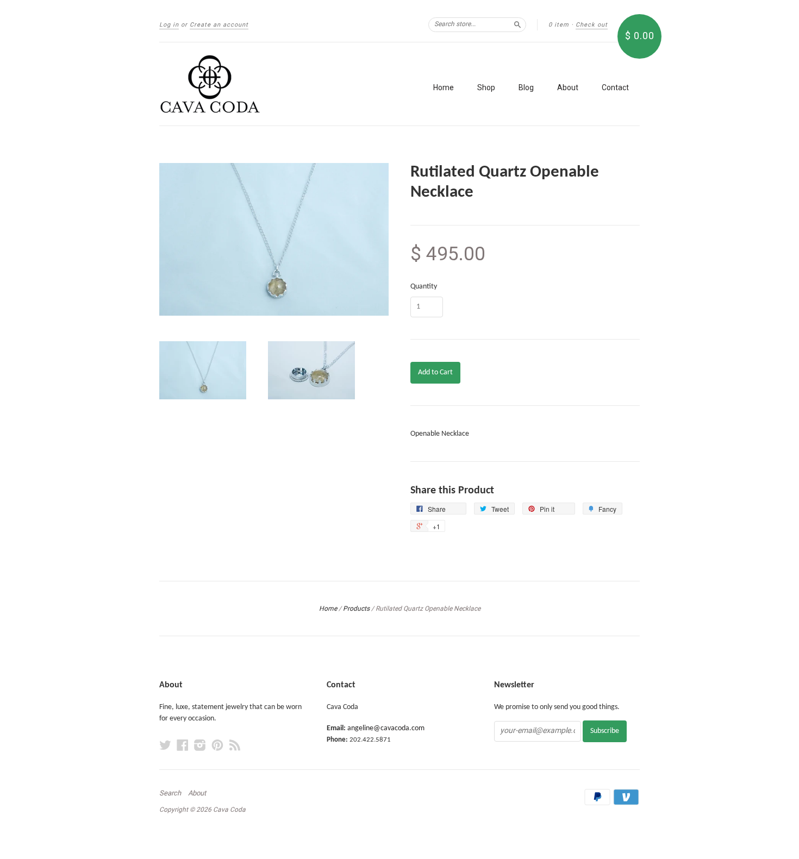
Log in (169, 24)
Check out (592, 24)
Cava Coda (229, 809)
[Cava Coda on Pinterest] (217, 745)
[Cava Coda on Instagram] (200, 745)
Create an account (219, 24)
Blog (526, 87)
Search (170, 793)
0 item (558, 24)
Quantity (423, 287)
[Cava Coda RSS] (235, 745)
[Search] (517, 24)
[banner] (259, 84)
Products (356, 608)
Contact (615, 87)
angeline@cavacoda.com (386, 728)
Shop (486, 87)
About (567, 87)
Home (443, 87)
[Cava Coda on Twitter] (165, 745)
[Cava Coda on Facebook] (183, 745)
